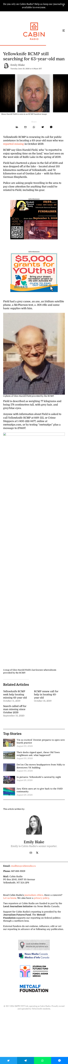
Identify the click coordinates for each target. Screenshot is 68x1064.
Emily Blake (17, 65)
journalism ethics (34, 895)
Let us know (9, 898)
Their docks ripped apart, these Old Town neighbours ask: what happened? (38, 754)
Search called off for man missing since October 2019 (14, 709)
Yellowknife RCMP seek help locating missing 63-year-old (15, 694)
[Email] (25, 127)
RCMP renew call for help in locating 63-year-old (46, 694)
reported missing (13, 144)
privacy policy (41, 898)
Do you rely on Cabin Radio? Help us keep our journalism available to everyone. (34, 5)
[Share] (17, 127)
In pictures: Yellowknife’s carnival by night (39, 777)
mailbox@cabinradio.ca (23, 866)
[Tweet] (8, 1060)
